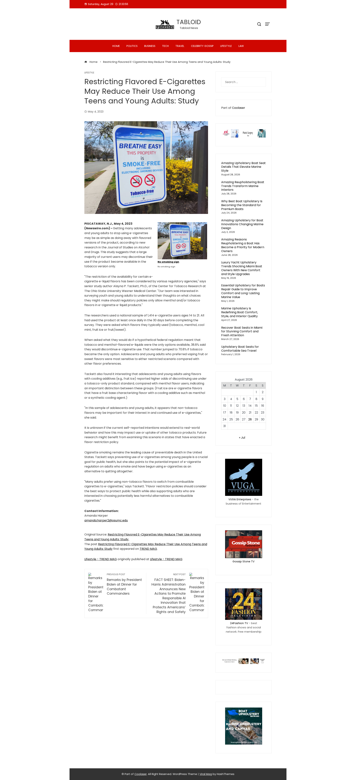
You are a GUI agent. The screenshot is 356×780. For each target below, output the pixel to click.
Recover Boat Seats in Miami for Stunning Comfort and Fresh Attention (241, 331)
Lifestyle (226, 46)
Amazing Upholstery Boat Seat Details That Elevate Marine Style (243, 167)
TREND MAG (148, 549)
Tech (165, 46)
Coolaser (238, 108)
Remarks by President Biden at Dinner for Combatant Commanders (124, 584)
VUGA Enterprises (239, 499)
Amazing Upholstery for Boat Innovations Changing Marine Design (242, 224)
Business (149, 46)
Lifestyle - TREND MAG (100, 559)
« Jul (242, 437)
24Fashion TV (239, 623)
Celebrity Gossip (202, 46)
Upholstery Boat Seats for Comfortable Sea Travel (240, 349)
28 (250, 419)
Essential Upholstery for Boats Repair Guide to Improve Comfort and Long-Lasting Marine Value (243, 291)
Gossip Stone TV (244, 561)
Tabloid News (189, 28)
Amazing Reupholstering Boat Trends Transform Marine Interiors (242, 186)
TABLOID (189, 22)
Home (116, 46)
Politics (132, 46)
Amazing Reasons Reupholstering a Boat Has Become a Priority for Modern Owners (242, 245)
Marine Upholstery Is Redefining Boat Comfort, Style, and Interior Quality (239, 312)
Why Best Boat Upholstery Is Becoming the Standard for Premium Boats (241, 205)
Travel (179, 46)
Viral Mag (206, 774)
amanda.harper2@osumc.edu (106, 520)
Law (241, 46)
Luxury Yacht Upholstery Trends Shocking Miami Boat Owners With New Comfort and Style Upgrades (241, 268)
